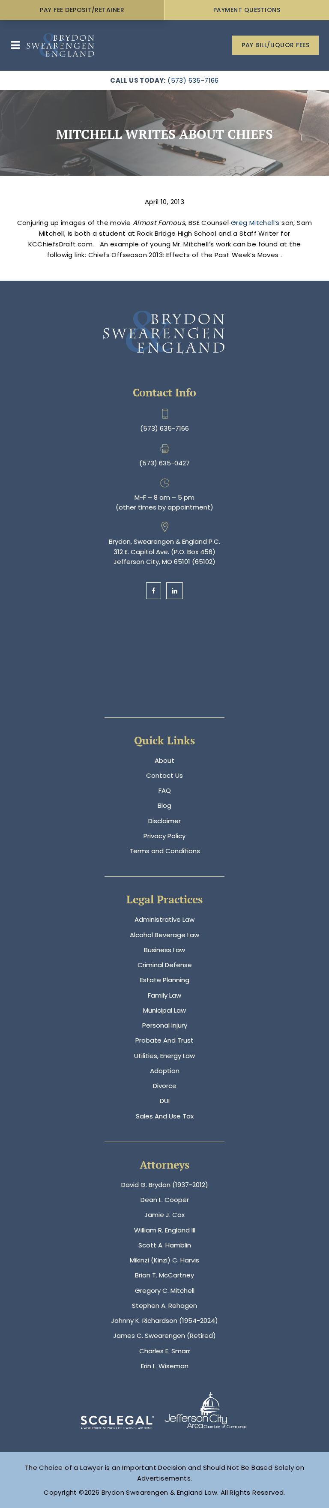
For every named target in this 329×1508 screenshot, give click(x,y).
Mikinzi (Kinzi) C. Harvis (164, 1260)
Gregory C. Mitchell (164, 1290)
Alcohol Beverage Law (164, 934)
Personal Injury (164, 1025)
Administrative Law (164, 919)
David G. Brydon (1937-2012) (164, 1184)
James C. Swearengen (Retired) (164, 1335)
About (164, 760)
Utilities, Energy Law (164, 1055)
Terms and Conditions (164, 850)
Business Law (164, 949)
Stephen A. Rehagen (164, 1305)
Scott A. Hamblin (164, 1245)
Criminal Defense (165, 964)
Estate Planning (164, 979)
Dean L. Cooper (165, 1199)
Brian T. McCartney (164, 1275)
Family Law (164, 995)
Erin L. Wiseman (164, 1365)
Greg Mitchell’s (256, 222)
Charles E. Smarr (164, 1350)
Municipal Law (164, 1010)
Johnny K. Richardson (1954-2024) (164, 1320)
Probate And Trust (164, 1040)
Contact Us (164, 775)
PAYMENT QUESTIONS (247, 10)
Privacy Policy (164, 835)
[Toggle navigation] (15, 45)
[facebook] (153, 590)
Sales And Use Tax (165, 1116)
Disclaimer (164, 820)
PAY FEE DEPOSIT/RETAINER (82, 10)
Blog (164, 805)
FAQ (165, 790)
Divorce (164, 1085)
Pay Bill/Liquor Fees (275, 45)
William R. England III (164, 1230)
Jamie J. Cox (164, 1214)
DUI (165, 1100)
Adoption (164, 1070)
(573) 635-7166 (193, 80)
